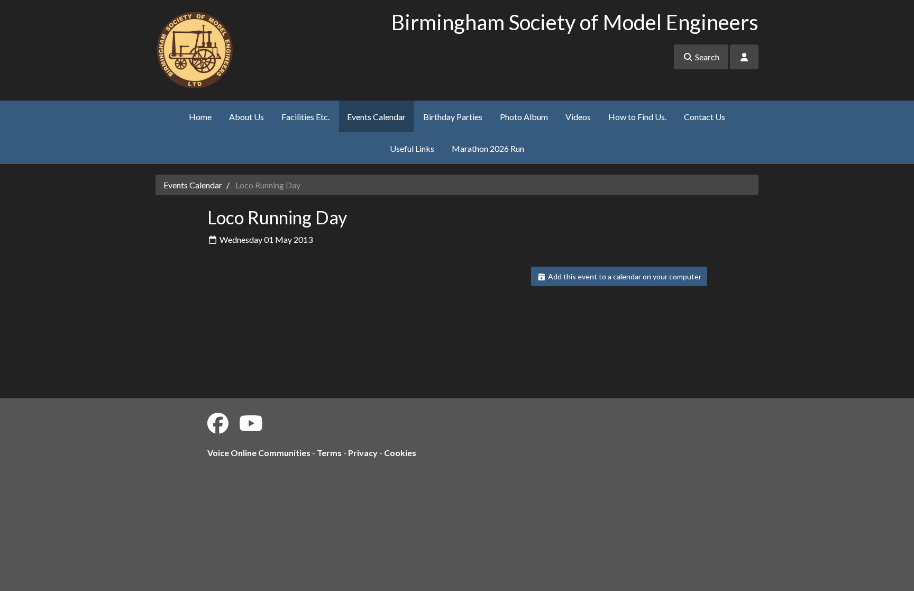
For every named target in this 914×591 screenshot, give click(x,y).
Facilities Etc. (305, 117)
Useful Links (412, 148)
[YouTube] (251, 423)
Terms (329, 453)
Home (200, 117)
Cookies (400, 453)
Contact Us (704, 117)
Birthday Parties (452, 117)
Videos (578, 117)
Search (706, 57)
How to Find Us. (637, 117)
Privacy (363, 453)
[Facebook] (218, 423)
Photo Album (524, 117)
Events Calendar (376, 117)
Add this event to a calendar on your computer (623, 276)
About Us (246, 117)
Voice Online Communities (258, 453)
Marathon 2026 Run (488, 148)
